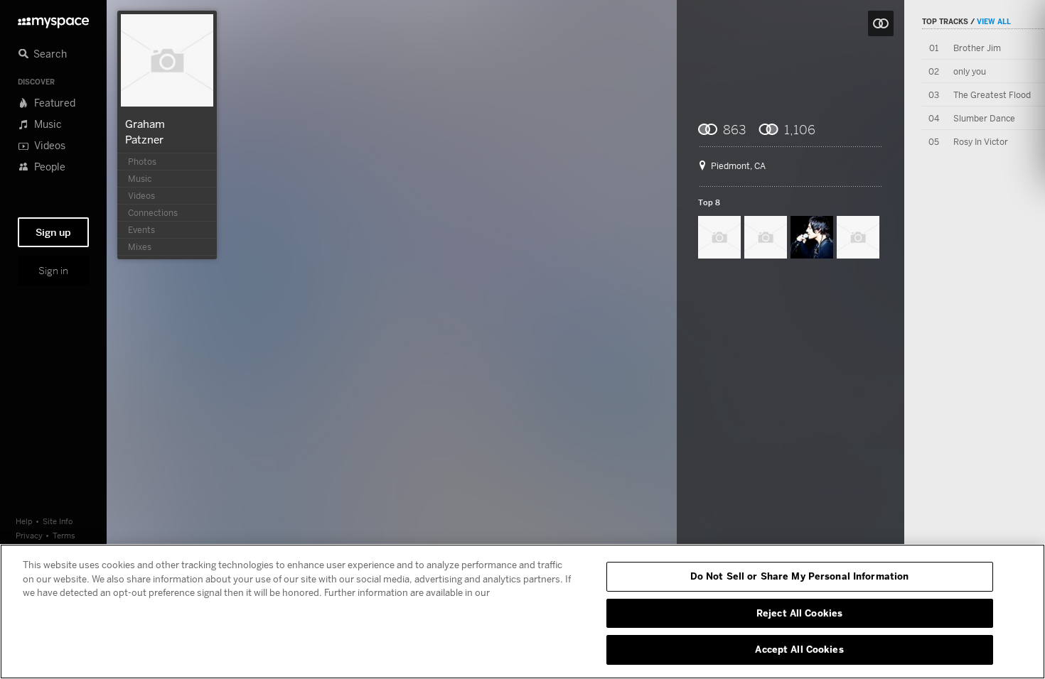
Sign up (53, 232)
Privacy (29, 535)
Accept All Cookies (799, 649)
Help (24, 521)
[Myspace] (53, 19)
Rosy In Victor (980, 142)
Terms (64, 535)
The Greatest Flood (992, 95)
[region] (522, 611)
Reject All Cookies (799, 613)
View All (994, 21)
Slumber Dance (984, 118)
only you (969, 71)
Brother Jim (977, 48)
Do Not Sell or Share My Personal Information (799, 576)
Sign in (53, 270)
